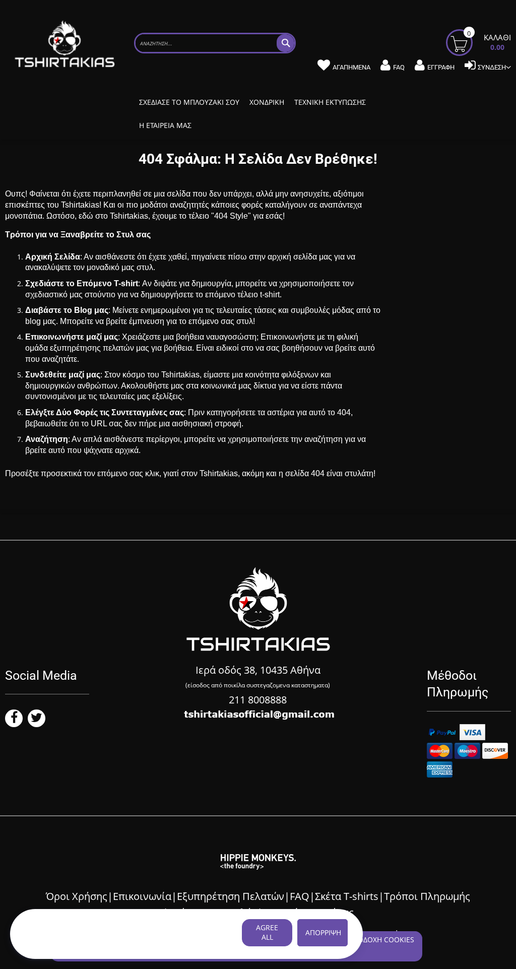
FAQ (399, 67)
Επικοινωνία (142, 896)
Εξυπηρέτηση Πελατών (230, 896)
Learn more (44, 943)
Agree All (267, 932)
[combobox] (215, 43)
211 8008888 (258, 699)
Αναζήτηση (46, 439)
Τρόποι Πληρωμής (427, 896)
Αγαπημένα (351, 67)
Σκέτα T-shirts (346, 896)
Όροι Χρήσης (76, 896)
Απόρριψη (323, 932)
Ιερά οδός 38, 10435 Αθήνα (258, 670)
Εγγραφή (441, 67)
